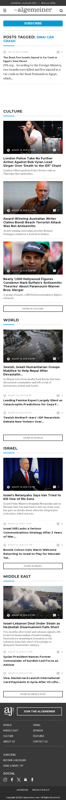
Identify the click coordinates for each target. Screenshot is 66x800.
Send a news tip (13, 765)
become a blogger (14, 760)
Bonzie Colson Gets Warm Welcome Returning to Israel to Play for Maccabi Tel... (31, 554)
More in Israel (33, 566)
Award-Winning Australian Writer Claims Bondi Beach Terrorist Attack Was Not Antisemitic (32, 222)
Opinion (38, 730)
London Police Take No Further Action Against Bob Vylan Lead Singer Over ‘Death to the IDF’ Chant (32, 162)
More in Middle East (33, 694)
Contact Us (40, 741)
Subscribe (33, 23)
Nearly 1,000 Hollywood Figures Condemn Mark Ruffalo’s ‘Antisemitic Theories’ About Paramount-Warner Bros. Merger (32, 284)
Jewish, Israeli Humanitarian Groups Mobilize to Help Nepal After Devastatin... (31, 370)
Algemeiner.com (31, 797)
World (7, 725)
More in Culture (33, 308)
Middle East (11, 730)
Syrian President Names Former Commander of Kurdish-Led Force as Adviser (30, 660)
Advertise (22, 789)
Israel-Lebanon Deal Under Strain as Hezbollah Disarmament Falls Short (31, 625)
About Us (9, 741)
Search (61, 10)
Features (38, 736)
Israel (37, 725)
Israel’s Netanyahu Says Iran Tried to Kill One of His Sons (32, 497)
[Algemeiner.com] (33, 10)
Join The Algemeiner (39, 711)
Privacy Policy (41, 789)
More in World (33, 437)
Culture (8, 736)
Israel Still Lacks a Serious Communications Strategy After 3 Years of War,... (32, 532)
